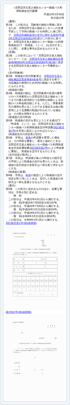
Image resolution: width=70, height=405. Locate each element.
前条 (28, 137)
